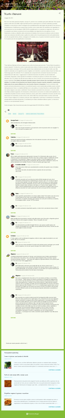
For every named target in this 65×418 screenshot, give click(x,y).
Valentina (13, 137)
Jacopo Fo (21, 114)
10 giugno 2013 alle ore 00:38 (27, 275)
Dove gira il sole (11, 4)
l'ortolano (13, 236)
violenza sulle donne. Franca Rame (35, 114)
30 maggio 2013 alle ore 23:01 (23, 137)
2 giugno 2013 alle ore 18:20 (24, 242)
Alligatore (13, 254)
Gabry (17, 193)
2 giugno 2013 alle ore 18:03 (22, 235)
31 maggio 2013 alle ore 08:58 (24, 177)
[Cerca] (63, 4)
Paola (12, 154)
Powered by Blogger (33, 414)
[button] (60, 13)
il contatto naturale (20, 164)
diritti (9, 114)
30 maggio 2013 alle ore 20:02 (25, 120)
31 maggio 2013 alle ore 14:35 (22, 216)
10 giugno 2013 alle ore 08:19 (24, 295)
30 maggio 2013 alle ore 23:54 (21, 154)
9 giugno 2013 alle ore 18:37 (22, 254)
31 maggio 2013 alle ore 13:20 (25, 193)
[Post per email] (9, 110)
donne (14, 114)
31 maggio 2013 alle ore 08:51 (32, 164)
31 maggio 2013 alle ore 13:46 (24, 205)
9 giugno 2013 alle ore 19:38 (24, 263)
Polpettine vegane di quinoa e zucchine (16, 393)
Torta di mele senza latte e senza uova (16, 375)
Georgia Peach (14, 120)
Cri (16, 125)
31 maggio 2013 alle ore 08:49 (24, 125)
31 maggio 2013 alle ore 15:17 (24, 222)
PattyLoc (13, 216)
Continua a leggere (55, 370)
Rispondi (13, 133)
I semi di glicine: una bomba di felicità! (16, 356)
